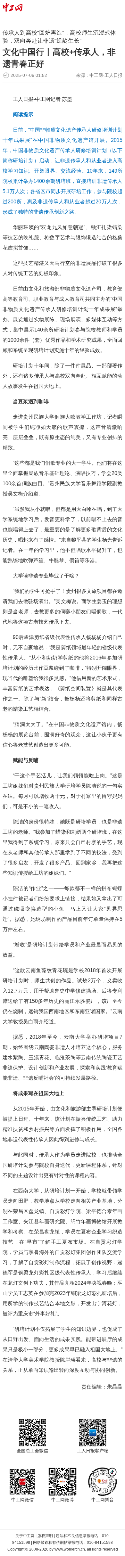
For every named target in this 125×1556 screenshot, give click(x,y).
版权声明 (45, 1536)
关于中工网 (25, 1536)
